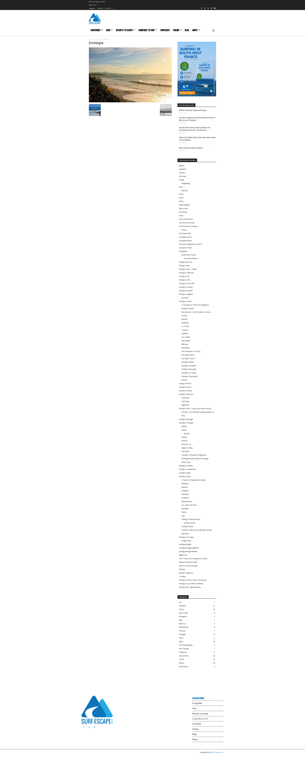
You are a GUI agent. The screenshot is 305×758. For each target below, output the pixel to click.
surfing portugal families (188, 551)
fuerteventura (186, 501)
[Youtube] (214, 8)
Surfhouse (183, 652)
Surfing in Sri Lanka (186, 537)
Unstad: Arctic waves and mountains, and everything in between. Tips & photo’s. (194, 129)
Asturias (184, 487)
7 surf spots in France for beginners (195, 305)
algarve (182, 165)
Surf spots (185, 401)
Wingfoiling (185, 183)
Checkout (182, 176)
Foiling (181, 180)
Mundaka (185, 508)
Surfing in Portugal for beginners (193, 455)
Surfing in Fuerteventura (190, 519)
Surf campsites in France (190, 351)
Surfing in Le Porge (188, 373)
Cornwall (184, 298)
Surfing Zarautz (187, 526)
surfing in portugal (186, 419)
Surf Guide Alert (185, 233)
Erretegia (98, 39)
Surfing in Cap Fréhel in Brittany (191, 583)
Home (91, 39)
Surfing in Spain (185, 476)
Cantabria (185, 494)
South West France (188, 255)
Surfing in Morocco (186, 394)
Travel (181, 659)
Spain (181, 641)
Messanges (185, 340)
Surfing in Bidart (187, 362)
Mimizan (184, 344)
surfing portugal (185, 544)
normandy (183, 212)
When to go (186, 462)
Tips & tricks (183, 656)
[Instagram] (204, 8)
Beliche (184, 426)
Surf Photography (186, 645)
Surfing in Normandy (189, 376)
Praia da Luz (186, 444)
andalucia (182, 169)
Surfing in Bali (184, 265)
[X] (208, 8)
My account (183, 208)
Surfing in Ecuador (186, 290)
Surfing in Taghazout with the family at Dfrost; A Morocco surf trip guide (197, 119)
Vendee (184, 380)
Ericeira (187, 433)
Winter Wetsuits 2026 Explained (191, 148)
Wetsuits (184, 190)
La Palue (182, 576)
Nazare (184, 437)
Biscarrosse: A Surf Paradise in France (196, 312)
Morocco (182, 623)
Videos (181, 663)
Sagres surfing (186, 448)
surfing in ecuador (186, 287)
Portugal (182, 634)
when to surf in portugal (188, 566)
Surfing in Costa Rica (187, 283)
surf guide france (185, 237)
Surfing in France (185, 301)
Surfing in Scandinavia (187, 469)
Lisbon (184, 430)
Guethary (184, 323)
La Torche (185, 326)
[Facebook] (201, 8)
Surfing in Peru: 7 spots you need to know (195, 408)
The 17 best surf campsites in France (193, 558)
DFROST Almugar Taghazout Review (193, 110)
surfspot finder (189, 523)
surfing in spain (185, 473)
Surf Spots (185, 451)
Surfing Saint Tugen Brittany (190, 587)
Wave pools (183, 666)
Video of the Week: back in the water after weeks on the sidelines (197, 138)
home (181, 198)
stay (183, 516)
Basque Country (187, 308)
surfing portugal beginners (189, 548)
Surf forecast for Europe (188, 226)
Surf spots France (188, 358)
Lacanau (184, 330)
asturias (182, 173)
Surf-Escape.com (217, 752)
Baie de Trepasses (186, 573)
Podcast (182, 631)
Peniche (184, 441)
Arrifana (182, 569)
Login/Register (184, 205)
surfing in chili (184, 276)
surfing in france (185, 383)
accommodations (191, 258)
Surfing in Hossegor (189, 369)
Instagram (183, 616)
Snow (181, 215)
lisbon (181, 201)
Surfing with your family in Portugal (194, 458)
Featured (182, 606)
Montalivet (185, 348)
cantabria (185, 491)
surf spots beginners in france (190, 244)
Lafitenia (184, 333)
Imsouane (185, 398)
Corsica (184, 315)
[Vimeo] (211, 8)
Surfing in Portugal (186, 423)
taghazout (185, 405)
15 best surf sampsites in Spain (193, 480)
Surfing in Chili (184, 280)
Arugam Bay (186, 541)
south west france (186, 219)
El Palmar (185, 498)
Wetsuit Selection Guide (188, 562)
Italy (180, 620)
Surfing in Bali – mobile (188, 269)
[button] (213, 30)
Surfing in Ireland (185, 390)
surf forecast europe (187, 223)
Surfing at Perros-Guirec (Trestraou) (193, 580)
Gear (181, 187)
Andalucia (185, 483)
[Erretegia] (130, 102)
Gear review (183, 613)
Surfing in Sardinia (186, 466)
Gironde (184, 319)
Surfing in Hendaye (188, 365)
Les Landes (185, 337)
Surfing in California (186, 273)
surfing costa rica (185, 262)
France (184, 230)
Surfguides (183, 251)
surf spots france (185, 248)
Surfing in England (186, 294)
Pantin (183, 512)
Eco (180, 602)
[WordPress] (94, 727)
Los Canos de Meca (189, 505)
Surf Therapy (184, 648)
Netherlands (183, 627)
